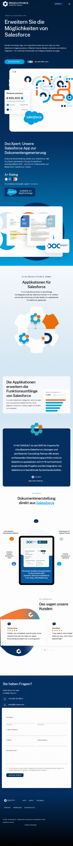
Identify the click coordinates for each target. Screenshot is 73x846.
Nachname (40, 724)
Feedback (40, 800)
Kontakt (7, 807)
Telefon (8, 740)
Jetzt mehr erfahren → (36, 481)
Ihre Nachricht (12, 750)
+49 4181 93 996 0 (15, 699)
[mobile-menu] (68, 4)
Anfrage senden (14, 775)
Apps (24, 800)
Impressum (17, 807)
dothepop (33, 825)
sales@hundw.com (16, 705)
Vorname (9, 724)
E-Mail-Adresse (12, 729)
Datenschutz (29, 807)
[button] (42, 650)
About (31, 800)
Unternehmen (42, 740)
